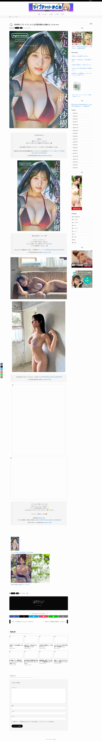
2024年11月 (75, 159)
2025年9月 (75, 133)
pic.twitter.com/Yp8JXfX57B (40, 153)
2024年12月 (75, 156)
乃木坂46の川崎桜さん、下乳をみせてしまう (81, 64)
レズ (74, 234)
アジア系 (17, 27)
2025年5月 (75, 142)
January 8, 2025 (47, 252)
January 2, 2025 (47, 379)
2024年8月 (75, 167)
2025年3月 (75, 147)
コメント (14, 687)
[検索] (92, 1)
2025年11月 (75, 127)
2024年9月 (75, 165)
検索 (91, 23)
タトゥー (75, 231)
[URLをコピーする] (63, 616)
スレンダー (75, 228)
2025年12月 (75, 124)
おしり (74, 225)
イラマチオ (75, 222)
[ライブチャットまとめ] (51, 7)
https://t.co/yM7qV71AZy (41, 520)
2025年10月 (75, 130)
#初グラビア (57, 151)
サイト (13, 716)
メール (13, 711)
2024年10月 (75, 162)
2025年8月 (75, 136)
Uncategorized (76, 216)
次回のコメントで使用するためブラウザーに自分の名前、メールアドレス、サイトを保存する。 (34, 721)
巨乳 (21, 27)
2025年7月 (75, 139)
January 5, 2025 (47, 522)
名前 (13, 705)
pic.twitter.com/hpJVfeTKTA (57, 250)
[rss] (90, 1)
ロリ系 (74, 237)
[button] (14, 616)
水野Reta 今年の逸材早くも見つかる (80, 56)
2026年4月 (75, 113)
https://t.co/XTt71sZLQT (46, 244)
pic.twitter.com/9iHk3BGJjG (54, 520)
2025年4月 (75, 144)
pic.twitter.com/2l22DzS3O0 (55, 377)
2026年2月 (75, 119)
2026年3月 (75, 116)
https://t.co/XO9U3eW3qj (42, 377)
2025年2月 (75, 150)
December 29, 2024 (47, 155)
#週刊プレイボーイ (49, 151)
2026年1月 (75, 121)
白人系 (74, 242)
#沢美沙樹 (47, 250)
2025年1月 (75, 153)
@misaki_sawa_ (41, 518)
